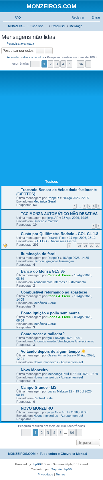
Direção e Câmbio (45, 221)
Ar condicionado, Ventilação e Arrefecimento (63, 341)
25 (91, 246)
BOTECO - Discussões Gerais (55, 241)
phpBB (36, 464)
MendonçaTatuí (58, 374)
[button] (35, 64)
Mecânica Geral (44, 201)
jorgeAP (52, 217)
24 (85, 246)
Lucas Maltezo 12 (59, 391)
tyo (49, 338)
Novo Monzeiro (34, 370)
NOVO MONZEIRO (37, 408)
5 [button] (69, 63)
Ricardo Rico (56, 237)
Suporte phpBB (61, 469)
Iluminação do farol (38, 254)
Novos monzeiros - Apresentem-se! (58, 362)
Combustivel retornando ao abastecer (54, 292)
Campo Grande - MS (39, 387)
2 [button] (50, 63)
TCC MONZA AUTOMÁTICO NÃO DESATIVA (59, 214)
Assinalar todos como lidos (25, 57)
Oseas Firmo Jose (60, 355)
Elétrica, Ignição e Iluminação (53, 261)
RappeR (53, 198)
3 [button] (57, 63)
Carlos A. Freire (59, 275)
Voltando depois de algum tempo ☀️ (53, 351)
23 (79, 246)
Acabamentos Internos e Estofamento (59, 282)
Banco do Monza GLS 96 (43, 271)
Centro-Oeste (43, 398)
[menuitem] (15, 17)
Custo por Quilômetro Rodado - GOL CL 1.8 (59, 234)
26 (97, 246)
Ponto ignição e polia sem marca (50, 313)
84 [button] (81, 63)
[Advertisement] (51, 126)
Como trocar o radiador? (43, 334)
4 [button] (63, 63)
